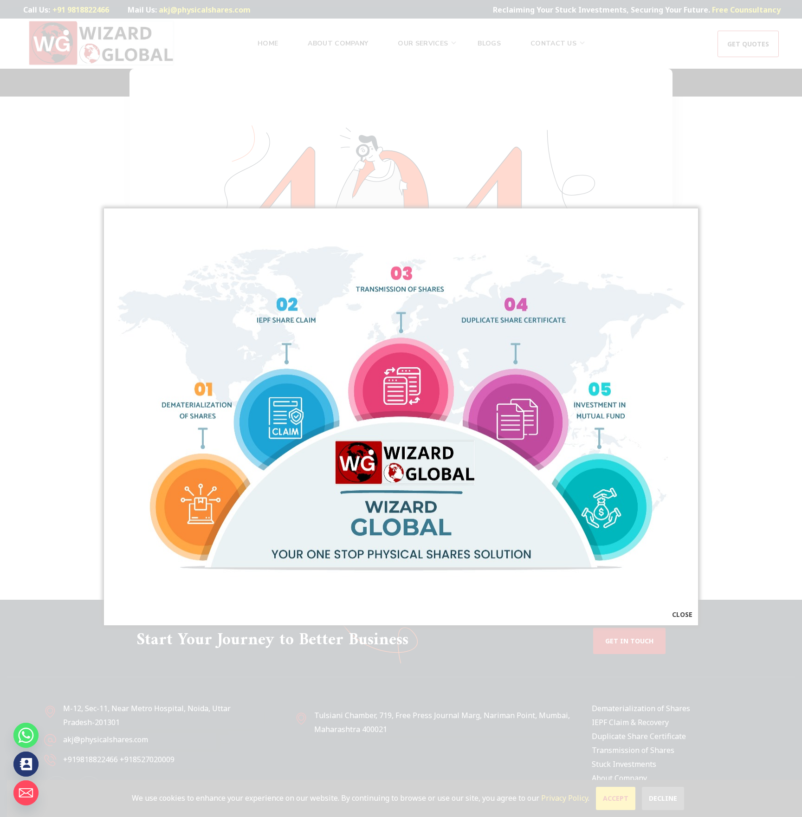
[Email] (26, 792)
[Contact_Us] (26, 764)
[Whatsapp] (26, 735)
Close (682, 614)
